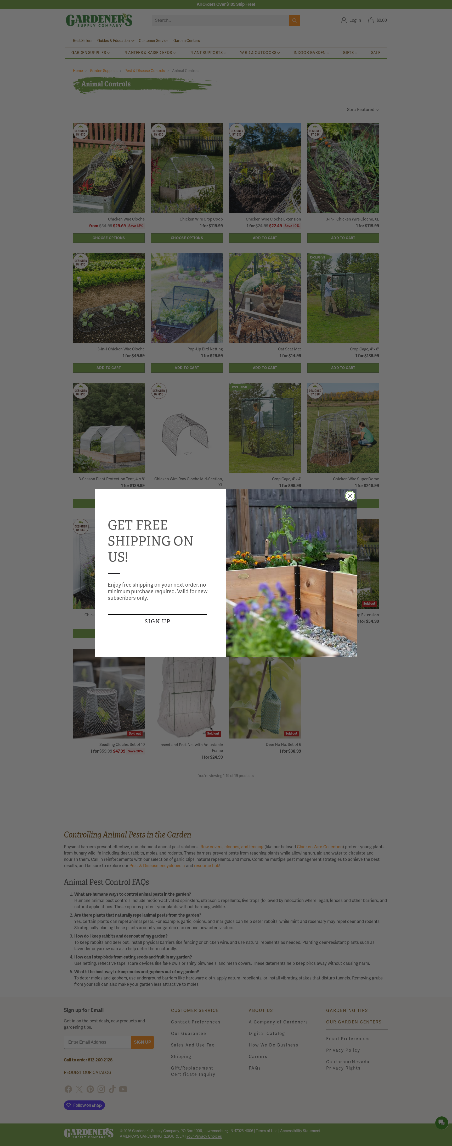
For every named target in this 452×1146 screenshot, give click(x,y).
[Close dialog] (350, 495)
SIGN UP (158, 621)
